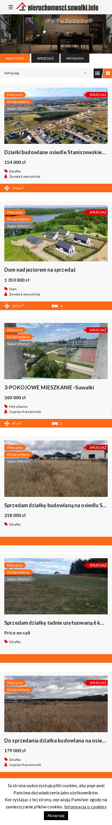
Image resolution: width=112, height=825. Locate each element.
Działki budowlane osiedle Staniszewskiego (56, 152)
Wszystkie (15, 58)
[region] (56, 34)
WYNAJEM (75, 58)
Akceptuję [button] (56, 815)
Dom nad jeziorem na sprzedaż (40, 269)
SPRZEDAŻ (45, 58)
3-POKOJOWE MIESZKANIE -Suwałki (49, 387)
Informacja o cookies (85, 806)
